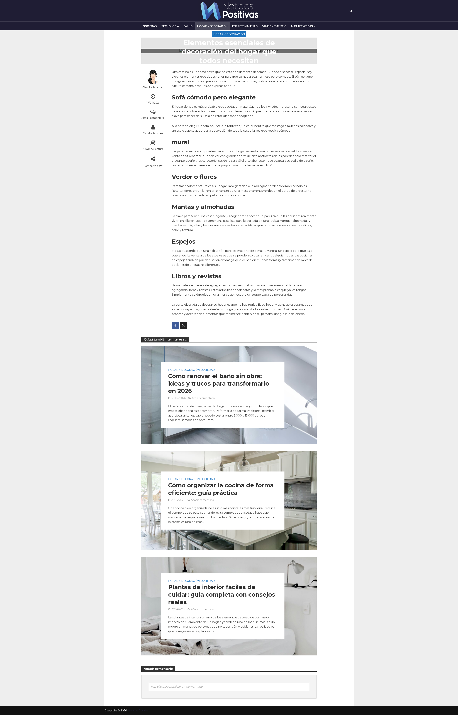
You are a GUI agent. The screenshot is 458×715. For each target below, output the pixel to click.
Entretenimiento (245, 26)
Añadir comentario (153, 117)
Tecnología (170, 26)
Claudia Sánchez (153, 87)
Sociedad (150, 26)
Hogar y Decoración (212, 26)
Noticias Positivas (139, 710)
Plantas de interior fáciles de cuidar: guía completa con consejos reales (221, 595)
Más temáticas (302, 26)
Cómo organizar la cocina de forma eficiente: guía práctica (221, 489)
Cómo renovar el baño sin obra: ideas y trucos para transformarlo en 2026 (218, 383)
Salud (188, 26)
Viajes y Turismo (274, 26)
